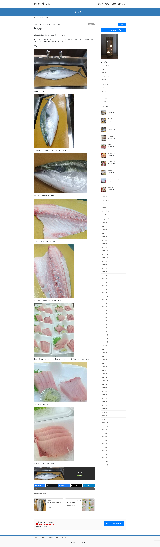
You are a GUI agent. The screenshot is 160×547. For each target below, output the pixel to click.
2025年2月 (104, 286)
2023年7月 (104, 352)
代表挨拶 (43, 537)
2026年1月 (104, 247)
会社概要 (57, 537)
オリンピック (105, 69)
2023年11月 (105, 338)
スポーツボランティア (113, 179)
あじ (103, 87)
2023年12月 (105, 335)
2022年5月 (104, 401)
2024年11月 (105, 296)
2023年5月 (104, 359)
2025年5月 (104, 275)
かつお (103, 95)
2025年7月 (104, 268)
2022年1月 (104, 415)
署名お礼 (110, 170)
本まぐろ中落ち (112, 187)
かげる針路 (105, 98)
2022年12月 (105, 377)
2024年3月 (104, 324)
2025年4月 (104, 279)
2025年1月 (104, 289)
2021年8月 (104, 433)
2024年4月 (104, 321)
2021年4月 (104, 447)
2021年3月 (104, 451)
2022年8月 (104, 391)
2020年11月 (105, 465)
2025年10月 (105, 257)
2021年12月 (105, 419)
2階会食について (112, 153)
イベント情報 (105, 65)
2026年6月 (104, 229)
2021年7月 (104, 437)
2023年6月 (104, 356)
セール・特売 (105, 76)
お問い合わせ (65, 537)
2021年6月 (104, 440)
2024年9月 (104, 303)
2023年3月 (104, 366)
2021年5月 (104, 444)
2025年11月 (105, 254)
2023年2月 (104, 370)
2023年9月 (104, 345)
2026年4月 (104, 236)
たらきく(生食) (71, 502)
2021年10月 (105, 426)
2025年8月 (104, 264)
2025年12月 (105, 250)
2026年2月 (104, 243)
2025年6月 (104, 271)
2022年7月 (104, 394)
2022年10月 (105, 384)
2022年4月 (104, 405)
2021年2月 (104, 454)
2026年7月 (104, 226)
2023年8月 (104, 349)
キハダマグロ (111, 161)
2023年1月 (104, 373)
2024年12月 (105, 293)
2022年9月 (104, 387)
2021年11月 (105, 422)
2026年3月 (104, 240)
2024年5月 (104, 317)
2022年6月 (104, 398)
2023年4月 (104, 363)
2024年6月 (104, 314)
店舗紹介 (50, 537)
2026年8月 (104, 222)
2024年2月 (104, 328)
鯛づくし (104, 91)
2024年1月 (104, 331)
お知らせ (91, 24)
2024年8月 (104, 307)
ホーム (36, 537)
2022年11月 (105, 380)
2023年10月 (105, 342)
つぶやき (104, 79)
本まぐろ (104, 102)
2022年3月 (104, 408)
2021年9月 (104, 430)
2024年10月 (105, 300)
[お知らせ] (40, 504)
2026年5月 (104, 233)
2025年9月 (104, 261)
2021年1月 (104, 458)
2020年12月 (105, 461)
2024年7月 (104, 310)
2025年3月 (104, 282)
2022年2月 (104, 412)
